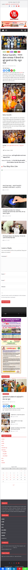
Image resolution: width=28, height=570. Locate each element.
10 (3, 475)
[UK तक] (3, 30)
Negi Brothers (22, 511)
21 (17, 477)
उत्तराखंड (12, 51)
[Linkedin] (9, 70)
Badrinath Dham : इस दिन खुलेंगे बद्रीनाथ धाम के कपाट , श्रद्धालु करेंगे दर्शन (14, 156)
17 (3, 477)
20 (14, 477)
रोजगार (2, 445)
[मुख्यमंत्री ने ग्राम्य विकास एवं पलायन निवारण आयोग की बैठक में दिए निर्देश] (5, 429)
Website (3, 286)
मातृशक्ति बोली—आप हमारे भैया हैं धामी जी (12, 4)
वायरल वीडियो (5, 456)
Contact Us (3, 538)
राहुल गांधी (20, 72)
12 (10, 475)
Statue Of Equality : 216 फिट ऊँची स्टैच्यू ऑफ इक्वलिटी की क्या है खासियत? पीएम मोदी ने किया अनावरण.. (13, 161)
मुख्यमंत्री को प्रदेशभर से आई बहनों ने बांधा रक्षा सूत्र (13, 398)
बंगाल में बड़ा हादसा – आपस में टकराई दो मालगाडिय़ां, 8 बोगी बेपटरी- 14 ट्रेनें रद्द (12, 186)
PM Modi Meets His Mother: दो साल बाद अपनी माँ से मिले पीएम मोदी (14, 237)
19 (10, 477)
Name (3, 274)
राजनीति (15, 51)
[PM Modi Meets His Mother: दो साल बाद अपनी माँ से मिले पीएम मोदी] (14, 221)
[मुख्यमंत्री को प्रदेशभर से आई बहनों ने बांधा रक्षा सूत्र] (14, 385)
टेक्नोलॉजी (3, 462)
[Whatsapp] (14, 70)
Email (3, 280)
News (8, 51)
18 (6, 477)
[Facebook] (4, 70)
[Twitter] (6, 70)
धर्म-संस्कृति (4, 451)
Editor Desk (13, 65)
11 (6, 475)
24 (3, 479)
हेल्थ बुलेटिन (5, 453)
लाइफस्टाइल (3, 449)
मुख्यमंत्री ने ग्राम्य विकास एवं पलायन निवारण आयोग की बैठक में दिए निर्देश (18, 428)
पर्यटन (2, 458)
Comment (4, 256)
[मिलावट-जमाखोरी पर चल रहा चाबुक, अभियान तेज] (5, 422)
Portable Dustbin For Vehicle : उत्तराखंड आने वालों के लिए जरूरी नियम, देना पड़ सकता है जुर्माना (14, 211)
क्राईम (2, 460)
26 (10, 479)
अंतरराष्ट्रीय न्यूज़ (4, 447)
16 (24, 475)
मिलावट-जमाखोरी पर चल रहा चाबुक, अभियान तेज (17, 421)
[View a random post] (25, 30)
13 (14, 475)
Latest (4, 51)
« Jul (13, 485)
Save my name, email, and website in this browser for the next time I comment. (13, 296)
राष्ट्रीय (19, 51)
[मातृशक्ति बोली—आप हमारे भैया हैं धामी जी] (5, 416)
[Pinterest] (11, 70)
